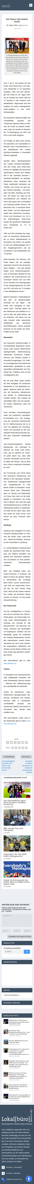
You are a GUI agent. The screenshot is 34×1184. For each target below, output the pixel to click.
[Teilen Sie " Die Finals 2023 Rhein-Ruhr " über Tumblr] (15, 742)
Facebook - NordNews (13, 1173)
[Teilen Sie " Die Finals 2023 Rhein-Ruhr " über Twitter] (11, 742)
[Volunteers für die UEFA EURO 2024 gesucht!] (17, 843)
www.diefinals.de (10, 663)
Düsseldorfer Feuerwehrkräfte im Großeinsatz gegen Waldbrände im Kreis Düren (19, 1096)
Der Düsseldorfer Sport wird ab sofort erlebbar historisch (15, 802)
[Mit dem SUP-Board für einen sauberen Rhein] (6, 1042)
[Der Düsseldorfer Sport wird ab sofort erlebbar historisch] (17, 790)
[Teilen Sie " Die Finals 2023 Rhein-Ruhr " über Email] (23, 742)
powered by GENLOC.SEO (14, 1179)
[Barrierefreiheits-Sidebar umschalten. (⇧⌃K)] (29, 1179)
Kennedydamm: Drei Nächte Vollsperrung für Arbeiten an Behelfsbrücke (18, 1086)
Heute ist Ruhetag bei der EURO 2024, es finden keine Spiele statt (17, 882)
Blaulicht (11, 1025)
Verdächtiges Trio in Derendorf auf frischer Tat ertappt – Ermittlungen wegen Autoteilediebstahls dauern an (19, 1051)
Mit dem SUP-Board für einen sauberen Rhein (18, 1041)
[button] (30, 5)
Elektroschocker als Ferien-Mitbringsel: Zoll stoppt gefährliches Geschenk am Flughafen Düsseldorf (18, 1075)
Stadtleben (12, 1035)
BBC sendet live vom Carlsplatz (13, 829)
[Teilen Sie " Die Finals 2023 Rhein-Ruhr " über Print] (26, 742)
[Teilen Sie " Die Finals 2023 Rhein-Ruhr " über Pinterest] (19, 742)
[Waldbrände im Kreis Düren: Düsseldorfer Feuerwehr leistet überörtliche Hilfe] (6, 1021)
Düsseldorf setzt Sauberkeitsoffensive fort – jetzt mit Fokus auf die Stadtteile (19, 1032)
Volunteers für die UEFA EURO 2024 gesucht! (15, 855)
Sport (21, 25)
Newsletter (17, 1025)
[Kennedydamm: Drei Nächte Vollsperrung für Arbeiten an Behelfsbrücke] (6, 1086)
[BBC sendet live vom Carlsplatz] (17, 817)
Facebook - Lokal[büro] (14, 1167)
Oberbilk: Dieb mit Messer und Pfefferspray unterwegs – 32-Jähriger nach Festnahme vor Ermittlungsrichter (19, 1063)
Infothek (11, 1044)
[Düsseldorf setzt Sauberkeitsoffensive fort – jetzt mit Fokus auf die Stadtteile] (6, 1031)
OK (27, 952)
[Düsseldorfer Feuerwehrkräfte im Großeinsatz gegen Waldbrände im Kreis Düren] (6, 1096)
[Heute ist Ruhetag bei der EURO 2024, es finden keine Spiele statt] (17, 869)
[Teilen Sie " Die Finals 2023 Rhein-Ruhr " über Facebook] (7, 742)
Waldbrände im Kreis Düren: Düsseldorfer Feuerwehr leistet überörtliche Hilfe (19, 1022)
